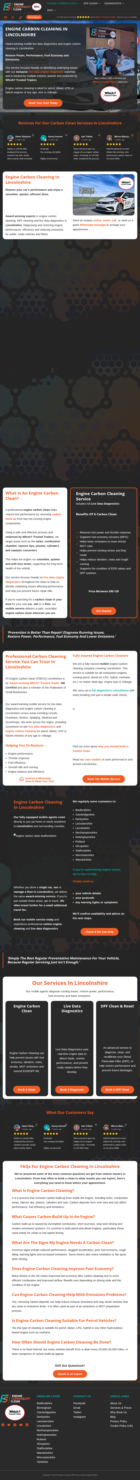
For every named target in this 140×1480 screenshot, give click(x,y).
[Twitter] (8, 1424)
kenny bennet (55, 136)
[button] (78, 3)
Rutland (41, 1439)
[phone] (21, 17)
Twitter (77, 1412)
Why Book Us (118, 1412)
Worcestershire (46, 1457)
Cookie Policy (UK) (121, 1425)
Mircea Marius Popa (123, 136)
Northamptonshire (48, 1430)
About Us (115, 1403)
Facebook (79, 1403)
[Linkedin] (26, 1424)
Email (76, 1407)
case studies (93, 759)
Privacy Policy (118, 1421)
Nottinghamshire (47, 1434)
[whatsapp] (13, 17)
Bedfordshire (44, 1403)
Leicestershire (45, 1421)
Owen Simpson (23, 136)
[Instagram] (14, 1424)
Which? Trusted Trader (105, 17)
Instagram (79, 1416)
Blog (113, 1416)
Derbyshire (43, 1416)
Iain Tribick (87, 136)
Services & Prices (121, 1407)
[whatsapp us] (22, 779)
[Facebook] (2, 1424)
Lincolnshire (44, 1425)
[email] (6, 17)
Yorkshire (42, 1461)
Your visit (43, 781)
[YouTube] (20, 1424)
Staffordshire (44, 1448)
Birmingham (44, 1407)
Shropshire (43, 1443)
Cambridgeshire (46, 1412)
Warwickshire (45, 1452)
